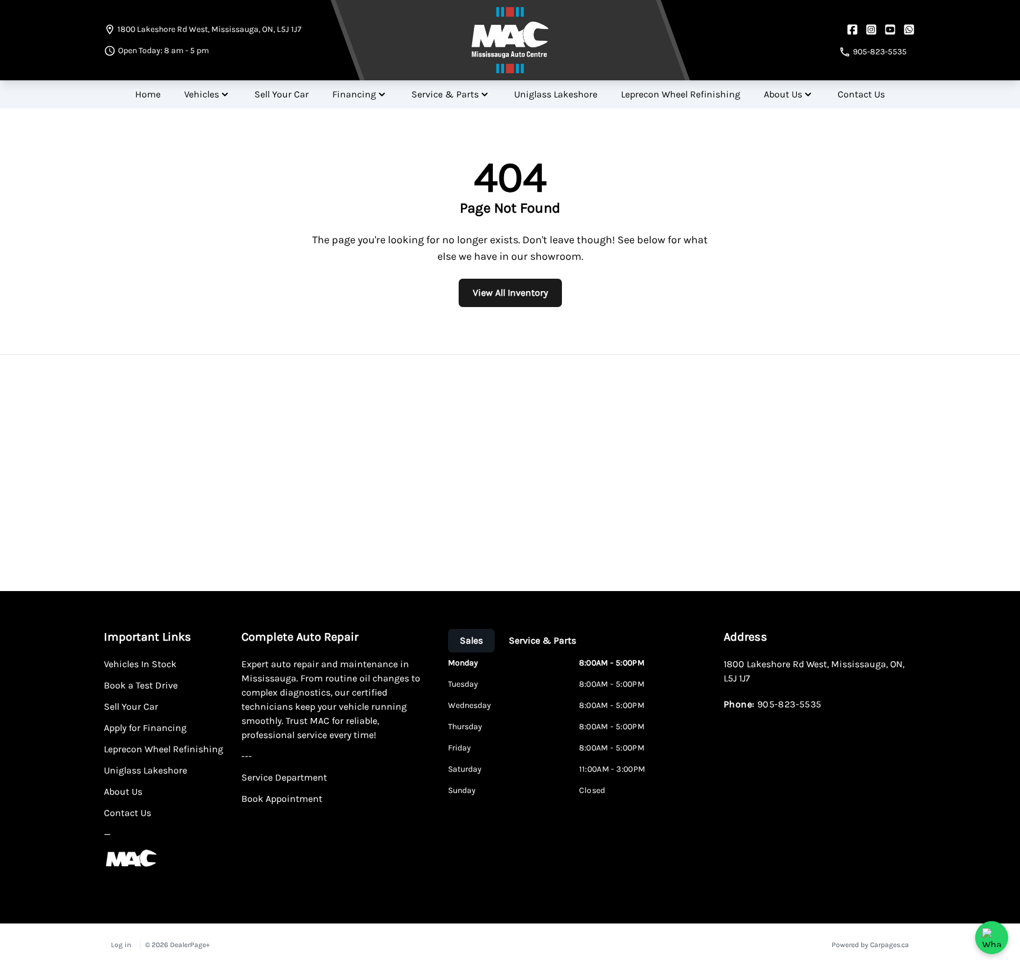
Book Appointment (281, 798)
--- (246, 756)
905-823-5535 (789, 704)
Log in (121, 945)
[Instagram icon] (871, 29)
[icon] (909, 29)
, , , (209, 29)
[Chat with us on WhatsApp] (991, 937)
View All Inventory (510, 292)
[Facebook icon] (852, 29)
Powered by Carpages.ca (870, 945)
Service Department (284, 777)
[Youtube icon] (890, 29)
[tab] (471, 640)
